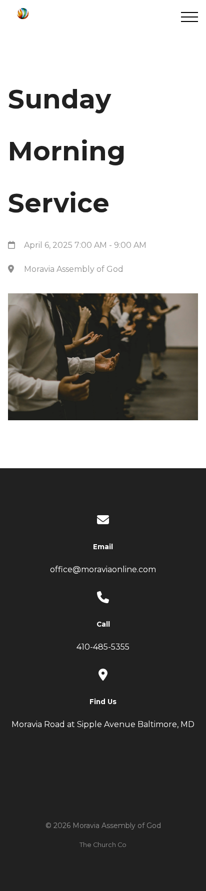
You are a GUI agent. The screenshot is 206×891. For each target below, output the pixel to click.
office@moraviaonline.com (103, 569)
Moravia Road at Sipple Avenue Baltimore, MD (103, 724)
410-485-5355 (103, 647)
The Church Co (103, 845)
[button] (189, 16)
